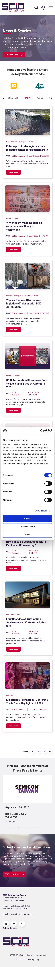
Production (10, 218)
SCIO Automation (19, 156)
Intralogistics (23, 142)
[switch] (48, 483)
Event (27, 98)
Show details (41, 511)
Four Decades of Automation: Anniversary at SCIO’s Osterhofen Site (26, 622)
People (39, 98)
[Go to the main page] (13, 7)
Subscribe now (12, 54)
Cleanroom (13, 98)
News (8, 142)
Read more (13, 172)
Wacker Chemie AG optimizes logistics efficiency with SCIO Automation (23, 303)
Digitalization (28, 296)
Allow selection (27, 526)
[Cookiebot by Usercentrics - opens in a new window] (40, 431)
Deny (27, 534)
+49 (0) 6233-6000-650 (20, 906)
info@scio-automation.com (21, 914)
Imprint (19, 959)
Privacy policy (33, 959)
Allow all (27, 519)
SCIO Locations (12, 874)
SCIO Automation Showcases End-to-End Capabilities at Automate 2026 (26, 383)
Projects (14, 142)
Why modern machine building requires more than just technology (24, 226)
